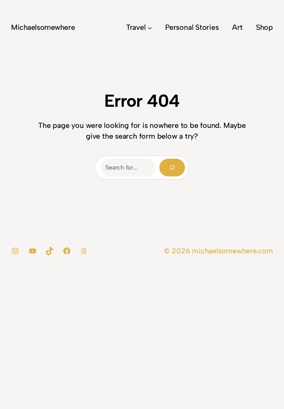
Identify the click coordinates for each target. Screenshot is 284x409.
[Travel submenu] (150, 27)
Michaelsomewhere (43, 27)
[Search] (172, 167)
